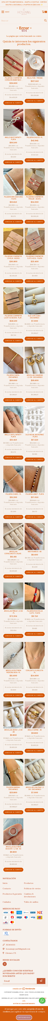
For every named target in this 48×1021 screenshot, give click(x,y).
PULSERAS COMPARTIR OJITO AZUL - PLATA (34, 257)
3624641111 (10, 945)
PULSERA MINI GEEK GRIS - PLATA (13, 198)
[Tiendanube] (24, 989)
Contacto (7, 888)
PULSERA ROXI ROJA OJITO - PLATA (35, 612)
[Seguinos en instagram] (5, 964)
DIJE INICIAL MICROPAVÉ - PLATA (35, 436)
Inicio (5, 883)
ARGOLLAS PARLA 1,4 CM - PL (13, 612)
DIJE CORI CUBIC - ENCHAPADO (34, 317)
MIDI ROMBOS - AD (35, 552)
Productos (28, 883)
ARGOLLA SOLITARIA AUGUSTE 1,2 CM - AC (13, 848)
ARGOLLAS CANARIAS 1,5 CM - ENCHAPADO (35, 376)
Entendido (24, 1017)
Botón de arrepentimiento (24, 1003)
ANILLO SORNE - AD (35, 730)
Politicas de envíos (32, 888)
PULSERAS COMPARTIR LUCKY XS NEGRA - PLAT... (13, 317)
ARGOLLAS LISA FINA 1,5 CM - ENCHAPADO (35, 788)
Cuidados (7, 902)
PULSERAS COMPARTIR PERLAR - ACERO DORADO (34, 198)
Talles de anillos (31, 902)
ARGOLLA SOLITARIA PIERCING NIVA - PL (13, 671)
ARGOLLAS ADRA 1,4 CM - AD (13, 731)
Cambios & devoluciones (30, 895)
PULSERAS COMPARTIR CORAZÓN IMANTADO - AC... (13, 79)
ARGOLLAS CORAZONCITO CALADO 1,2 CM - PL (13, 553)
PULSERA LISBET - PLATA (35, 494)
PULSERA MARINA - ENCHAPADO (13, 788)
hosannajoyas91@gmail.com (18, 949)
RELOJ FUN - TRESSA (34, 78)
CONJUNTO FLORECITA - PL (35, 671)
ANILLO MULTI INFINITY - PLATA (13, 138)
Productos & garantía (12, 894)
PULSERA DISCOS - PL (35, 137)
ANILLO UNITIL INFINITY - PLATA (13, 436)
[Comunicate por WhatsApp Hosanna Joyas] (42, 1001)
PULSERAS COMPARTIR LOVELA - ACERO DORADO (13, 257)
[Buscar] (45, 20)
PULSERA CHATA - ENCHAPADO (13, 376)
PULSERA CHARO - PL (13, 494)
